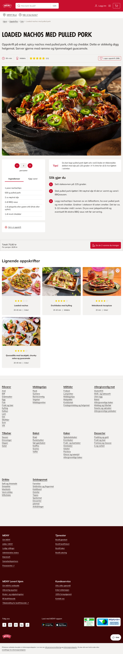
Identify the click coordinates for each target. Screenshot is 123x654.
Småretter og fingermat (43, 486)
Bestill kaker (60, 548)
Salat (4, 446)
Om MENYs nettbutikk (10, 586)
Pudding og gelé (101, 437)
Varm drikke (7, 492)
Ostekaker (68, 446)
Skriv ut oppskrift (14, 227)
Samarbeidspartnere (10, 561)
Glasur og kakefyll (71, 454)
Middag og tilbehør (102, 405)
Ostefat (36, 492)
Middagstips (39, 386)
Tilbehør (6, 433)
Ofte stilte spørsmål (63, 586)
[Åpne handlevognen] (116, 5)
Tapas (35, 495)
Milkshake (6, 495)
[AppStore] (61, 625)
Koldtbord (37, 489)
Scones (36, 448)
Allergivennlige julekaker (105, 411)
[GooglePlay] (47, 625)
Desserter (99, 433)
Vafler (35, 451)
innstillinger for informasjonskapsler (14, 650)
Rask (35, 391)
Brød (35, 437)
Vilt (3, 425)
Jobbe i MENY (7, 544)
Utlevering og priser (9, 590)
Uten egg (98, 396)
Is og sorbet (99, 446)
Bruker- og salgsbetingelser (13, 594)
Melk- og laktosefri (102, 393)
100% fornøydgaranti (63, 594)
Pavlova (67, 451)
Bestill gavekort (61, 540)
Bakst (96, 399)
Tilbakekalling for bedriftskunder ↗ (15, 603)
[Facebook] (4, 625)
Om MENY (6, 540)
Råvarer (6, 386)
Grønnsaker (7, 396)
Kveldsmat (68, 402)
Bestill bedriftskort (62, 544)
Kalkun (5, 411)
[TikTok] (27, 625)
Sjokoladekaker (70, 437)
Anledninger (38, 506)
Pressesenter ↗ (8, 565)
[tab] (14, 179)
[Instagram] (10, 625)
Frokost (66, 391)
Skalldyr (5, 419)
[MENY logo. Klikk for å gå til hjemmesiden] (7, 6)
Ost (3, 417)
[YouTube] (16, 625)
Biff (3, 393)
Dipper (5, 443)
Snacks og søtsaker (102, 408)
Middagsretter (39, 402)
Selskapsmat (40, 479)
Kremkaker (68, 440)
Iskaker (66, 448)
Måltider (68, 386)
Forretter (37, 483)
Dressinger (7, 440)
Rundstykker (38, 440)
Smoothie (6, 486)
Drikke (5, 479)
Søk (55, 6)
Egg (3, 399)
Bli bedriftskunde (8, 598)
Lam (4, 414)
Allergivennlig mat (104, 386)
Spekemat (37, 498)
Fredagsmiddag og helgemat (76, 405)
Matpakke (67, 399)
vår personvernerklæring (53, 647)
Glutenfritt (98, 391)
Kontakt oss (60, 598)
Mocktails (6, 489)
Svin (4, 422)
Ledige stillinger (8, 548)
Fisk (3, 402)
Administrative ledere (10, 553)
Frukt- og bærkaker (72, 443)
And (4, 391)
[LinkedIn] (22, 625)
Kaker (66, 433)
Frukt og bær (7, 405)
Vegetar (36, 399)
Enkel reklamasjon (62, 590)
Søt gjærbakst (39, 443)
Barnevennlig (39, 396)
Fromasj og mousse (102, 443)
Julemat (36, 503)
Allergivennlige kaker (103, 402)
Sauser (5, 437)
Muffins (36, 446)
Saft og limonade (9, 483)
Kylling (5, 408)
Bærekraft (6, 557)
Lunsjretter (68, 393)
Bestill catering (61, 553)
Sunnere (36, 393)
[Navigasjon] (109, 5)
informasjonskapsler (70, 647)
